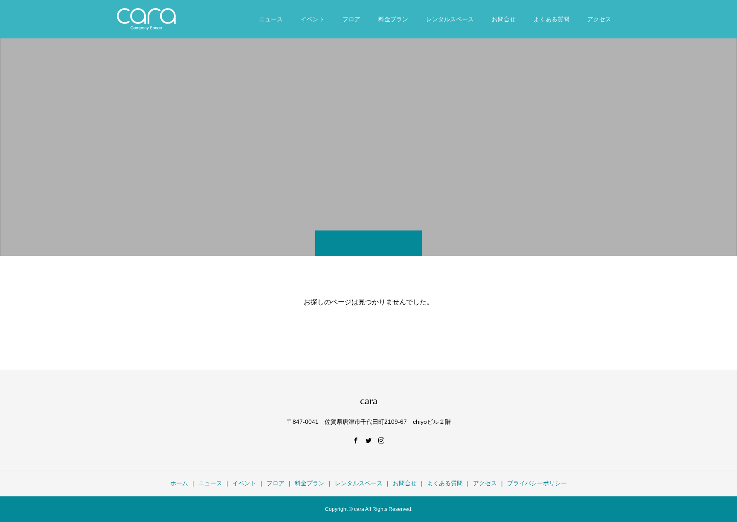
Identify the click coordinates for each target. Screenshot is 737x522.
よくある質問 (551, 19)
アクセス (599, 19)
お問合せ (504, 19)
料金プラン (393, 19)
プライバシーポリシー (537, 483)
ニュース (271, 19)
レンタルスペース (450, 19)
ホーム (179, 483)
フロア (351, 19)
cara (368, 400)
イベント (313, 19)
